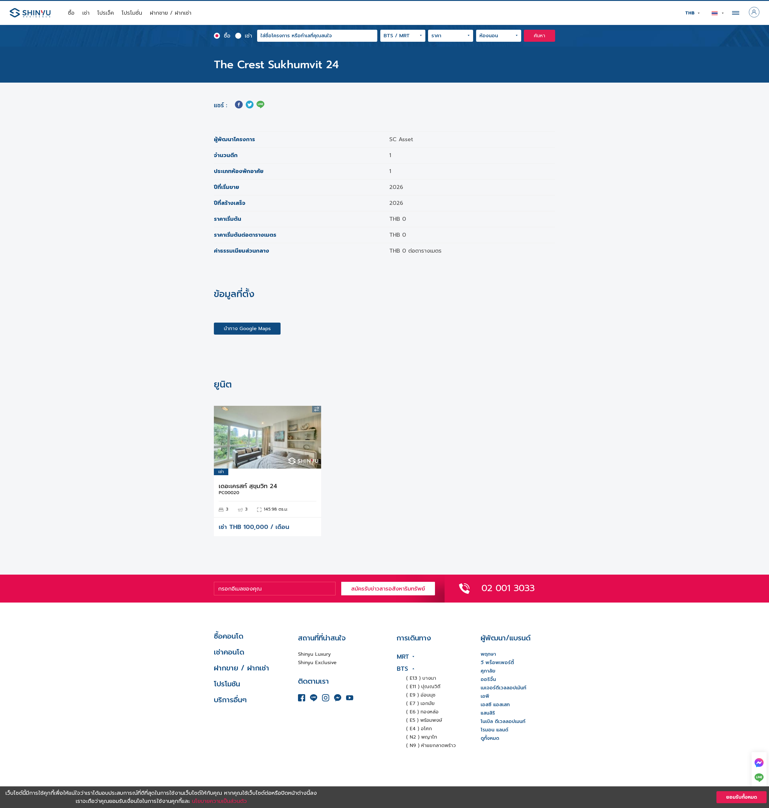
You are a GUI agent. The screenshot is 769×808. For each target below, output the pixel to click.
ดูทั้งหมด (490, 738)
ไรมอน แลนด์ (494, 730)
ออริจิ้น (488, 679)
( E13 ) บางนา (421, 678)
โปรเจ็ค (105, 13)
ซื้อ (71, 13)
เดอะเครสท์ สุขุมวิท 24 (248, 486)
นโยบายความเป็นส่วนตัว (219, 801)
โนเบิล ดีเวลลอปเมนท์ (503, 721)
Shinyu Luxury (314, 654)
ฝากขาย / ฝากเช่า (170, 13)
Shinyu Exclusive (317, 662)
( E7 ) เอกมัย (420, 703)
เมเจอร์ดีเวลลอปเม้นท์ (503, 687)
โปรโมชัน (227, 684)
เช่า (86, 13)
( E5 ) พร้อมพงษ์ (424, 720)
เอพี (485, 696)
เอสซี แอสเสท (495, 704)
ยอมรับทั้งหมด (741, 797)
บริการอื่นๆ (230, 699)
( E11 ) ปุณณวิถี (423, 686)
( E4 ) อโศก (419, 728)
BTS (402, 668)
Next (312, 437)
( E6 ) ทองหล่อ (422, 711)
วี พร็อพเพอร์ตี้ (497, 662)
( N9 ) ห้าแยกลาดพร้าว (431, 745)
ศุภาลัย (488, 671)
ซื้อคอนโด (228, 636)
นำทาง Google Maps (247, 328)
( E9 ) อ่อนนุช (420, 695)
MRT (403, 656)
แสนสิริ (488, 713)
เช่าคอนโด (229, 652)
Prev (223, 437)
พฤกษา (488, 654)
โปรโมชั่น (132, 13)
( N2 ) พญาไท (421, 737)
